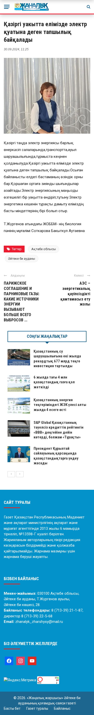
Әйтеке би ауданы (21, 258)
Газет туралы (37, 708)
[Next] (20, 474)
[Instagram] (20, 660)
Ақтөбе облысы (43, 249)
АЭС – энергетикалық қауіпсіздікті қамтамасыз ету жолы (75, 294)
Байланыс (62, 708)
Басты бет (12, 708)
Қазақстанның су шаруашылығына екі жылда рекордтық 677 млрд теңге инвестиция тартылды (57, 358)
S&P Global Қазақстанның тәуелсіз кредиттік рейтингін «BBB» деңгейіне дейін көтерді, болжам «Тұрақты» (58, 430)
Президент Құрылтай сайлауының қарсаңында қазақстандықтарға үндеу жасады (56, 456)
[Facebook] (9, 660)
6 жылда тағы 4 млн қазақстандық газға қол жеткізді (54, 382)
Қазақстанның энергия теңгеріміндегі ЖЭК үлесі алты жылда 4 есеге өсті (60, 405)
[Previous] (11, 474)
